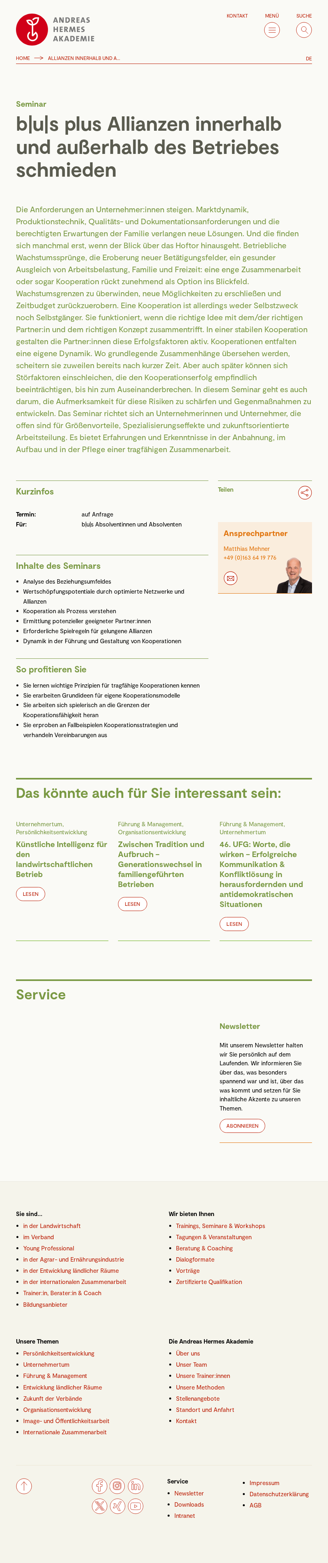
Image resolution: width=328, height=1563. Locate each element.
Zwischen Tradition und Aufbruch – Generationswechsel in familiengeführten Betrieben (161, 864)
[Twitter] (100, 1511)
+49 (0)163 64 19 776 (250, 557)
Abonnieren (242, 1125)
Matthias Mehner (247, 548)
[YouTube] (136, 1511)
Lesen (30, 894)
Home (23, 58)
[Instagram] (118, 1491)
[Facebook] (100, 1491)
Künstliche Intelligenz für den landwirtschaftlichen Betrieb (61, 859)
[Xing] (118, 1511)
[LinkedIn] (136, 1491)
